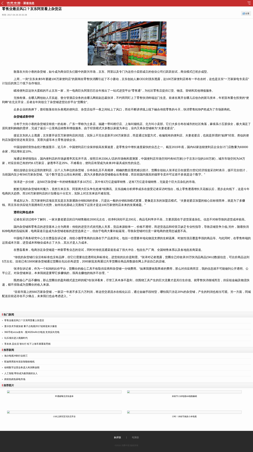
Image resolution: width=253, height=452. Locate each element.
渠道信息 (28, 3)
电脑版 (135, 437)
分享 (247, 13)
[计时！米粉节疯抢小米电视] (182, 412)
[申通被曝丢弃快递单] (62, 392)
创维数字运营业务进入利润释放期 (21, 367)
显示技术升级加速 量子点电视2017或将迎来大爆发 (30, 326)
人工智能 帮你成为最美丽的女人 (21, 373)
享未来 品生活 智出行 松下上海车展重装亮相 (27, 344)
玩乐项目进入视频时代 (16, 338)
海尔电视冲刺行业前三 (16, 355)
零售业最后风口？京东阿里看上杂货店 (24, 320)
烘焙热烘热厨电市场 (14, 379)
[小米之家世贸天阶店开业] (62, 412)
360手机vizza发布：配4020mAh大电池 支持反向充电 (31, 332)
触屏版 (117, 437)
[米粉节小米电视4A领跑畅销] (182, 392)
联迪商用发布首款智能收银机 (19, 361)
